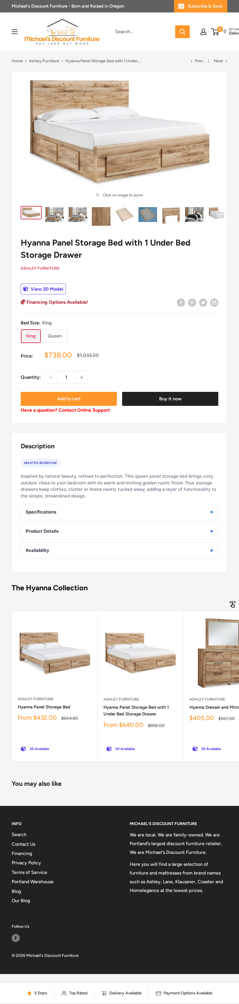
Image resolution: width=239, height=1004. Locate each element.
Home (17, 60)
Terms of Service (29, 872)
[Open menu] (14, 31)
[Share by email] (214, 302)
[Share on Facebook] (181, 302)
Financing (22, 853)
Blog (16, 891)
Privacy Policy (26, 863)
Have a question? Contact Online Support (65, 410)
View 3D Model (46, 289)
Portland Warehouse (33, 881)
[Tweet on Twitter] (203, 302)
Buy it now (170, 398)
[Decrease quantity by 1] (51, 377)
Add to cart (69, 398)
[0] (215, 31)
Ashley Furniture (44, 60)
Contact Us (23, 844)
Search (19, 834)
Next (218, 60)
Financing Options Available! (56, 302)
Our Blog (21, 900)
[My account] (203, 32)
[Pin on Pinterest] (192, 302)
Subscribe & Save (205, 6)
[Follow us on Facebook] (16, 938)
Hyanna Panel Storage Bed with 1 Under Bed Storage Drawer (136, 711)
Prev (199, 60)
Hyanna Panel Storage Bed (44, 707)
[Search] (182, 31)
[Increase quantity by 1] (81, 377)
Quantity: (31, 377)
